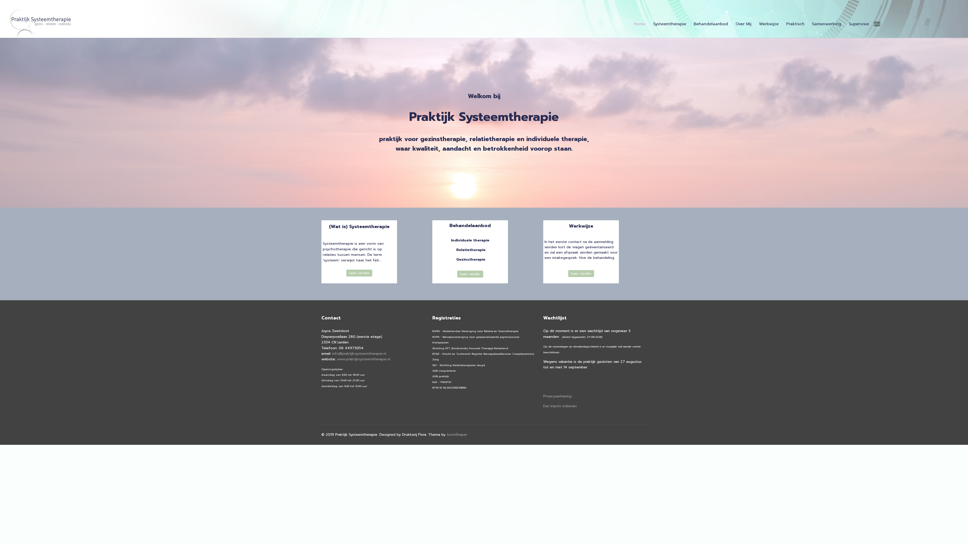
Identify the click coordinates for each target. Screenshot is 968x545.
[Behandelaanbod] (470, 274)
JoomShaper (457, 434)
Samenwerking (826, 24)
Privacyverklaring (557, 396)
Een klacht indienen (560, 406)
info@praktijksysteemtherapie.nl (359, 353)
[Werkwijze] (581, 273)
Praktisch (795, 24)
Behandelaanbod (711, 24)
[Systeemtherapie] (359, 273)
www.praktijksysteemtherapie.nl (363, 359)
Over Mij (743, 24)
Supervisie (859, 24)
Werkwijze (769, 24)
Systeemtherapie (669, 24)
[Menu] (877, 24)
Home (640, 24)
